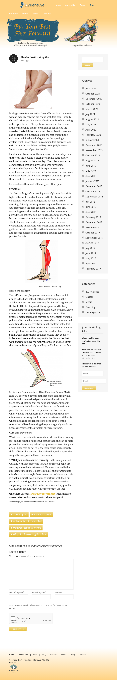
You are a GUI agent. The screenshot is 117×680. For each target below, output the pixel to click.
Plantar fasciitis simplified (35, 57)
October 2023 (92, 104)
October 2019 (92, 155)
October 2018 (92, 191)
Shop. (73, 654)
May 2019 (90, 170)
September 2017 (94, 237)
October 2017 (92, 232)
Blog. (44, 654)
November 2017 (94, 227)
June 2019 (90, 165)
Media (88, 302)
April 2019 (90, 176)
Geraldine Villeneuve (32, 660)
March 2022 (91, 109)
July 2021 (90, 114)
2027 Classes (92, 291)
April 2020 (90, 129)
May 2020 (90, 124)
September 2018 (94, 196)
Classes (89, 296)
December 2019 (93, 145)
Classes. (53, 654)
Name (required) (16, 592)
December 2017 (93, 222)
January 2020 (92, 140)
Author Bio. (23, 654)
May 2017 (90, 258)
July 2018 (90, 201)
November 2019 (94, 150)
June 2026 (90, 88)
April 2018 (90, 212)
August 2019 (92, 160)
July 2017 (90, 248)
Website (58, 592)
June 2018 (90, 206)
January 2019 (92, 181)
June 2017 (90, 253)
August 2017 (92, 242)
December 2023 (93, 98)
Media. (64, 654)
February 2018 (93, 217)
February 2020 (93, 134)
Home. (12, 654)
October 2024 (92, 93)
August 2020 (92, 119)
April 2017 (90, 263)
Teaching (90, 307)
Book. (35, 654)
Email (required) (39, 592)
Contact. (83, 654)
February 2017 (93, 268)
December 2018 (93, 186)
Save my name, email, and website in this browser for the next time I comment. (38, 606)
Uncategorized (93, 312)
